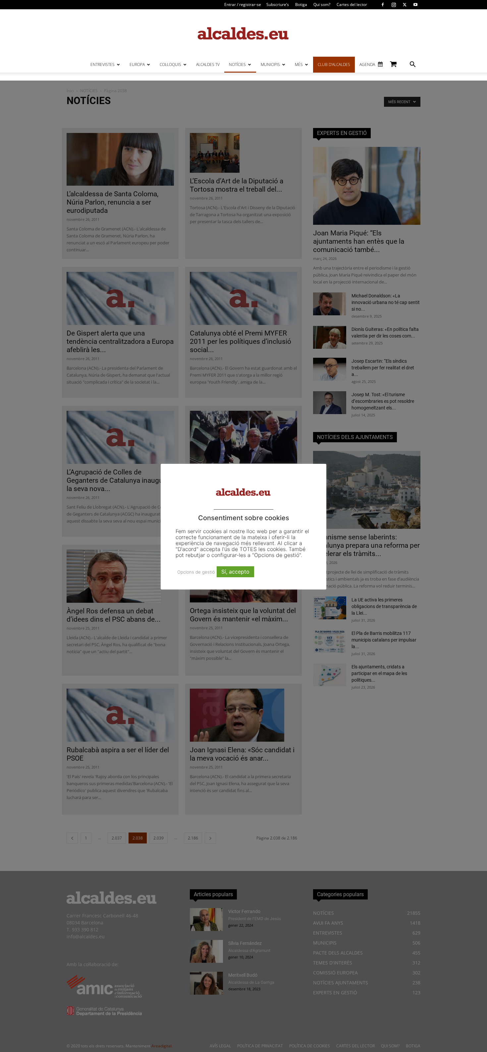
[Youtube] (415, 4)
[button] (412, 65)
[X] (404, 4)
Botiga (301, 4)
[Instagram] (394, 4)
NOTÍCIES (237, 64)
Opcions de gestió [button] (196, 572)
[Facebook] (383, 4)
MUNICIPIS (270, 64)
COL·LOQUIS (170, 64)
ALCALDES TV (208, 64)
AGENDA (367, 64)
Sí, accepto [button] (235, 571)
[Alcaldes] (243, 33)
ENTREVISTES (102, 64)
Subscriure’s (277, 4)
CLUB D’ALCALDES (334, 64)
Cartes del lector (352, 4)
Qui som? (321, 4)
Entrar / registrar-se (242, 4)
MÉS (299, 64)
